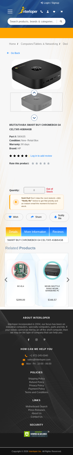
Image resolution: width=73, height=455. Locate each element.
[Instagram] (36, 339)
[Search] (61, 21)
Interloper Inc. (35, 451)
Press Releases (36, 410)
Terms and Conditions (36, 392)
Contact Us (36, 416)
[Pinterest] (44, 339)
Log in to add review (41, 156)
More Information (35, 231)
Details (13, 231)
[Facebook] (28, 339)
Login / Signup (51, 3)
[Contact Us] (42, 11)
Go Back (15, 53)
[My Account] (47, 11)
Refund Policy (36, 382)
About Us (36, 413)
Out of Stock (49, 190)
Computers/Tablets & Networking (39, 43)
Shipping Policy (36, 378)
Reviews (58, 231)
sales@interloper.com (38, 359)
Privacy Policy (36, 385)
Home (12, 43)
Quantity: (14, 190)
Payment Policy (36, 388)
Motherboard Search (36, 406)
